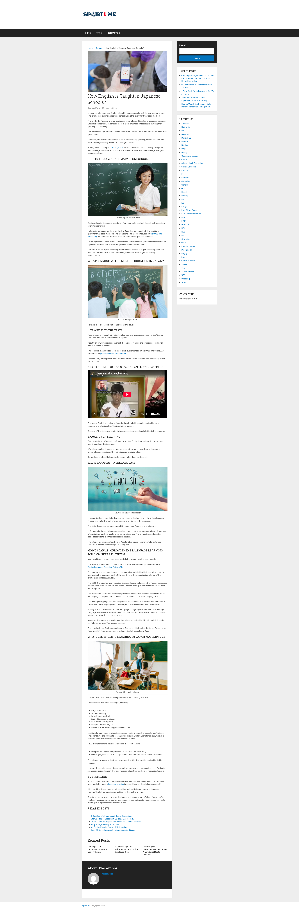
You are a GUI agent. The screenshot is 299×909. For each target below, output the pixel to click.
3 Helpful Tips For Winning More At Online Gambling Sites (126, 849)
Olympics (185, 239)
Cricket (184, 159)
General (184, 185)
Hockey (184, 196)
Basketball (186, 138)
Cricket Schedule (188, 167)
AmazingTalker (116, 147)
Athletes (185, 123)
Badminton (186, 127)
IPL (182, 199)
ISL (182, 203)
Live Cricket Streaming (191, 214)
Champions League (189, 156)
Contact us (113, 33)
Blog (183, 149)
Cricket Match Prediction (192, 163)
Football (185, 178)
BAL (183, 131)
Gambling (185, 181)
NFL (183, 235)
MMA (183, 221)
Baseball (185, 134)
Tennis (184, 264)
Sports (184, 257)
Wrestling (185, 279)
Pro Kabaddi (186, 250)
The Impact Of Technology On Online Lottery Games (98, 849)
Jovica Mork (94, 108)
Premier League (188, 246)
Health (184, 192)
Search (182, 45)
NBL (183, 232)
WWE (99, 33)
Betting (184, 145)
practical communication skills (113, 354)
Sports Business (188, 261)
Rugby (184, 253)
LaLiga (184, 206)
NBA (183, 228)
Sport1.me (86, 906)
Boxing (184, 152)
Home (88, 33)
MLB (183, 217)
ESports (184, 170)
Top (183, 268)
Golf (183, 188)
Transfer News (187, 271)
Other (183, 243)
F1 (182, 174)
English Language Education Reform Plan (106, 567)
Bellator (184, 141)
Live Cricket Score (189, 210)
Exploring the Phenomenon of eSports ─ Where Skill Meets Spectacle (154, 850)
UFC (183, 275)
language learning (116, 784)
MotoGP (185, 225)
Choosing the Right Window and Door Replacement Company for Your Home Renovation (197, 78)
